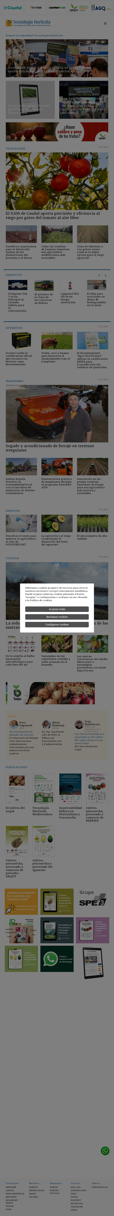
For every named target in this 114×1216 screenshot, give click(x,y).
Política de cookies (41, 600)
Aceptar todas (57, 609)
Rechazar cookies (57, 616)
